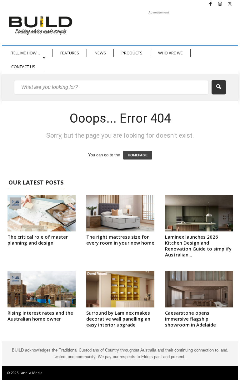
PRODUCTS (132, 53)
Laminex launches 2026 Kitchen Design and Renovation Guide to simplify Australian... (198, 246)
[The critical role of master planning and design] (42, 213)
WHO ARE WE (170, 53)
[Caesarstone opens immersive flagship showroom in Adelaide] (199, 289)
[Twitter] (229, 4)
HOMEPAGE (138, 155)
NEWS (100, 53)
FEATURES (69, 53)
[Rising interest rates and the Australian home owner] (42, 289)
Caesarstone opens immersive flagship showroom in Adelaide (190, 319)
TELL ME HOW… (25, 53)
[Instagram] (220, 4)
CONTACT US (23, 66)
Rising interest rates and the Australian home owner (40, 316)
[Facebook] (210, 4)
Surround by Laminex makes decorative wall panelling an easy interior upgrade (118, 319)
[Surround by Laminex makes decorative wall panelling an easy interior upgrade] (120, 289)
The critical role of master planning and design (38, 240)
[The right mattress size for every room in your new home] (120, 213)
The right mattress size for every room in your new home (120, 240)
